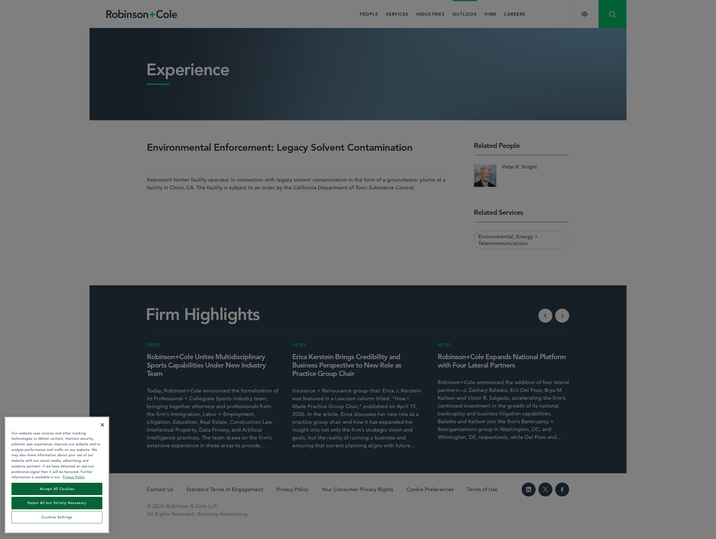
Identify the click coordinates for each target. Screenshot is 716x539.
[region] (56, 474)
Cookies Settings (56, 517)
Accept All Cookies (57, 488)
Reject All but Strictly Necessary (56, 502)
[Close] (102, 425)
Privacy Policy (74, 477)
